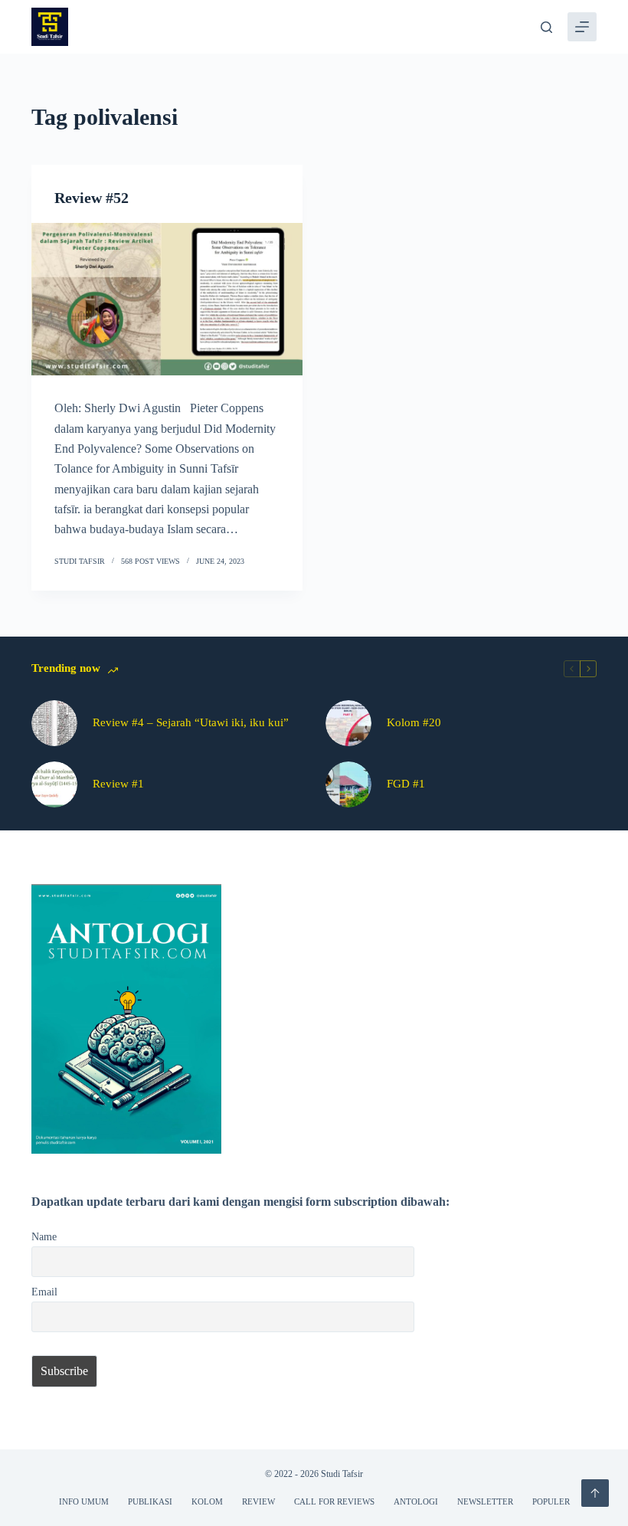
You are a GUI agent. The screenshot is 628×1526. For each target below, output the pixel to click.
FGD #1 (406, 784)
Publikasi (150, 1501)
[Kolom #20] (348, 723)
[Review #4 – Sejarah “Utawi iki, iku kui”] (54, 723)
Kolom (207, 1501)
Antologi (416, 1501)
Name (44, 1236)
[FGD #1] (348, 784)
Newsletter (485, 1501)
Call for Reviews (334, 1501)
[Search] (546, 27)
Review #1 (118, 784)
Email (44, 1291)
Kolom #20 (414, 722)
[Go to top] (595, 1493)
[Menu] (582, 26)
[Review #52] (167, 299)
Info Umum (84, 1501)
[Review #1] (54, 784)
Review (258, 1501)
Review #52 (91, 197)
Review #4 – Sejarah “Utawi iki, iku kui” (191, 722)
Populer (551, 1501)
